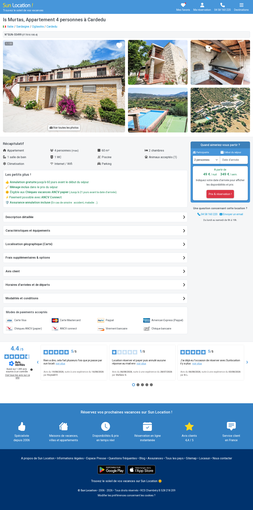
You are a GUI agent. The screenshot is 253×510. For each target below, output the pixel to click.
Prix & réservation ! (220, 194)
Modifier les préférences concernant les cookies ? (126, 495)
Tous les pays (174, 458)
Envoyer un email (232, 214)
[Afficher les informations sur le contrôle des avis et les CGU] (31, 369)
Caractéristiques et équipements (28, 230)
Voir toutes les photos (66, 127)
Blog (142, 458)
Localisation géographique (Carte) (29, 244)
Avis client (13, 271)
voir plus (60, 363)
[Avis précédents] (37, 362)
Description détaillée (19, 217)
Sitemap (191, 458)
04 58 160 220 (208, 214)
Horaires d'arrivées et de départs (28, 285)
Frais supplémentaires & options (28, 257)
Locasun (204, 458)
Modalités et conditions (22, 298)
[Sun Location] (18, 5)
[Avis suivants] (247, 362)
